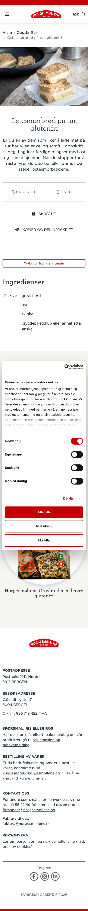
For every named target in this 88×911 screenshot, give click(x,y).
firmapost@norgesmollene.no (29, 810)
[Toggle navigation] (14, 14)
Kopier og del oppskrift (47, 230)
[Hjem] (46, 14)
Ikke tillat (44, 540)
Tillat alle (44, 512)
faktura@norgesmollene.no (27, 824)
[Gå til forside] (44, 642)
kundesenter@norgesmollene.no (31, 773)
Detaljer (69, 498)
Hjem (7, 33)
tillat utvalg (44, 526)
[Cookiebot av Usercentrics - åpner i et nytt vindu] (64, 367)
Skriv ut (47, 214)
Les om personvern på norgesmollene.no (39, 841)
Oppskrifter (27, 33)
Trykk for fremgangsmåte (44, 263)
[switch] (77, 454)
